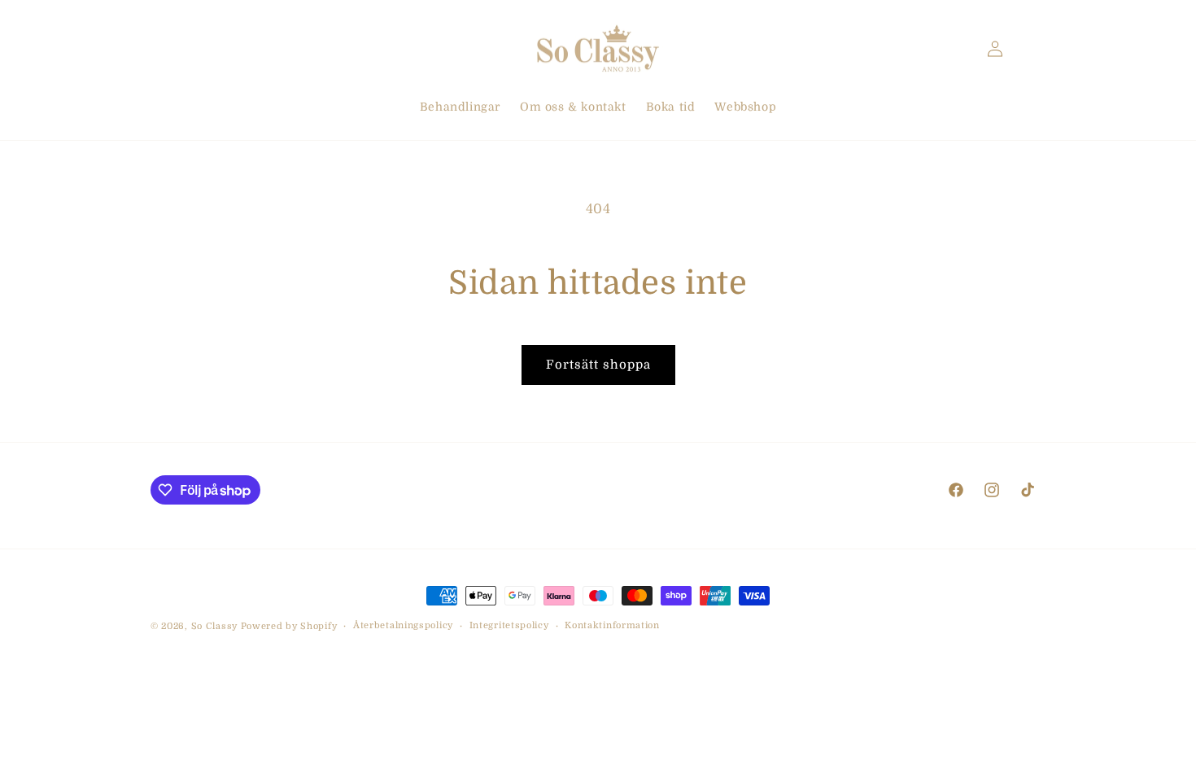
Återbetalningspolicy (403, 625)
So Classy (214, 626)
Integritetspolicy (509, 625)
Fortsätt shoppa (598, 364)
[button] (168, 49)
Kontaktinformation (612, 625)
